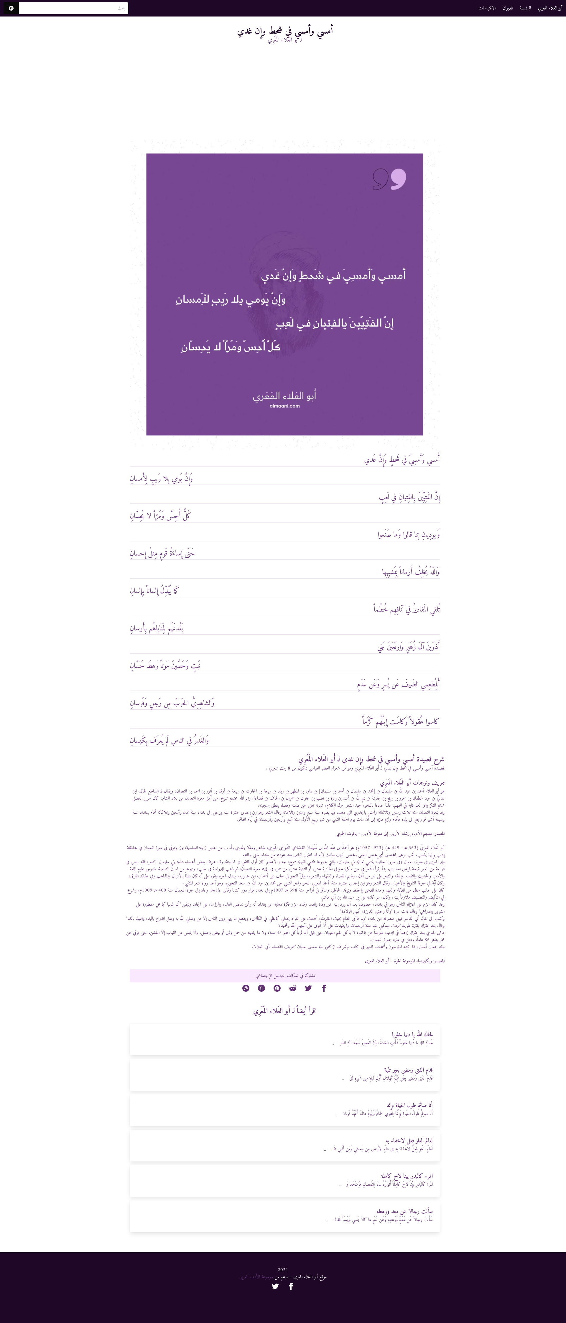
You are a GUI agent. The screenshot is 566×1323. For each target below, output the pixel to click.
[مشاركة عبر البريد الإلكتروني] (245, 989)
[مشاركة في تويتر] (308, 989)
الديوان (508, 8)
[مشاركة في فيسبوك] (324, 989)
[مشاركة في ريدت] (292, 989)
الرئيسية (525, 8)
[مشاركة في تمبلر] (261, 989)
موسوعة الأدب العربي (256, 1277)
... (333, 1044)
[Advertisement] (285, 95)
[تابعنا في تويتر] (275, 1287)
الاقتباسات (487, 8)
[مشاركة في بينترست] (277, 989)
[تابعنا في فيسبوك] (290, 1287)
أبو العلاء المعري (377, 961)
